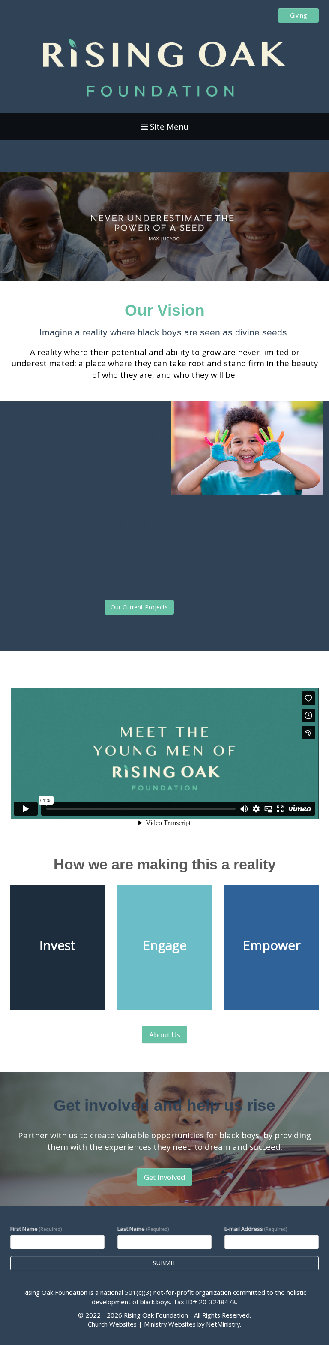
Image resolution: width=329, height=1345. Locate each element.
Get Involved (164, 1177)
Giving (298, 15)
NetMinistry (223, 1324)
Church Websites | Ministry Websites (142, 1324)
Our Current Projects (139, 607)
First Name (36, 1229)
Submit (164, 1263)
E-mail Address (255, 1229)
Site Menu (168, 126)
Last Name (143, 1229)
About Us (164, 1035)
